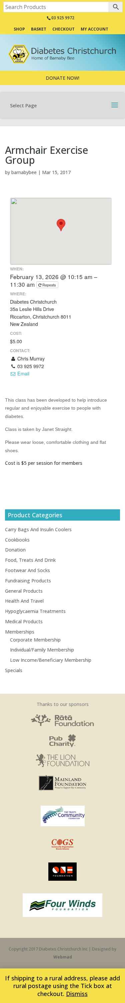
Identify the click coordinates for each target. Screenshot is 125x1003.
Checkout (63, 29)
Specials (13, 670)
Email (22, 373)
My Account (94, 29)
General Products (24, 591)
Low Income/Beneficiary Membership (50, 660)
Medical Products (24, 621)
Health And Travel (24, 601)
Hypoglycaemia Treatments (35, 611)
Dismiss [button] (77, 994)
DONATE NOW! (62, 78)
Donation (15, 550)
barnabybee (24, 172)
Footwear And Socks (27, 570)
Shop (19, 29)
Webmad (62, 957)
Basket (38, 29)
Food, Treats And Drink (30, 560)
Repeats (49, 284)
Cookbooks (17, 540)
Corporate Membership (35, 640)
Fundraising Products (28, 580)
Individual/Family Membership (42, 650)
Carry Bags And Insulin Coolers (38, 529)
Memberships (19, 632)
